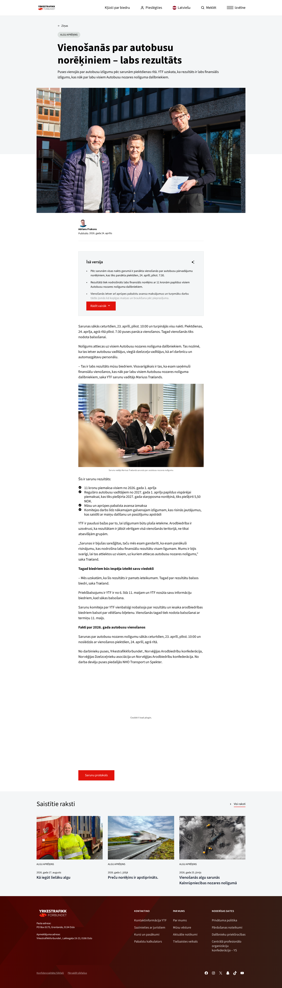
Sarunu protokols (96, 775)
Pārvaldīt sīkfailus (77, 973)
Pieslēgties (154, 7)
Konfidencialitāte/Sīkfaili (50, 973)
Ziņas (64, 26)
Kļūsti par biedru (117, 7)
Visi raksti (239, 804)
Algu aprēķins (69, 34)
